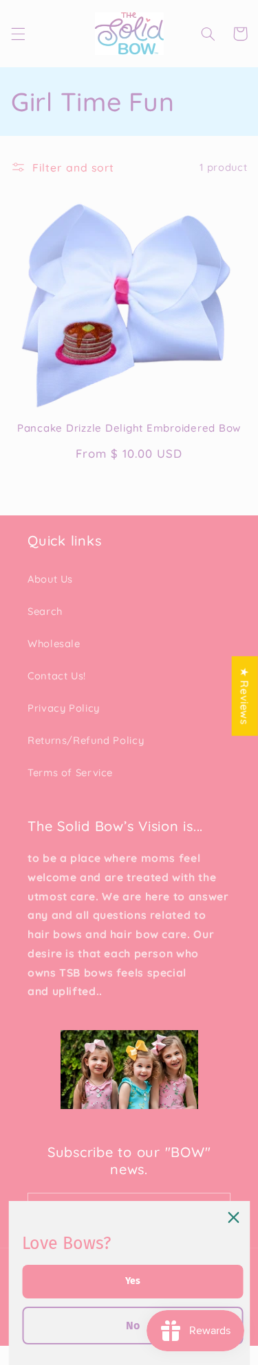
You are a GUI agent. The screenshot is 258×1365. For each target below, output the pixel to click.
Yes (132, 1281)
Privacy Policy (64, 707)
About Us (50, 578)
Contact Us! (57, 675)
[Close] (233, 1217)
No (133, 1325)
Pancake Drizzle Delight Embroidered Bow (129, 428)
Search (45, 611)
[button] (18, 33)
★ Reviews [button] (245, 696)
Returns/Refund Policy (86, 740)
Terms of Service (70, 772)
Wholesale (54, 643)
